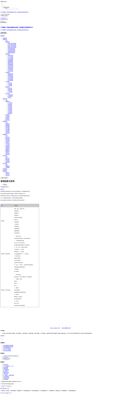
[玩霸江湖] (5, 364)
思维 (10, 200)
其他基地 (10, 113)
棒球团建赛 (10, 60)
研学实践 (8, 127)
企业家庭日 (10, 94)
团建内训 (8, 86)
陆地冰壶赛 (10, 65)
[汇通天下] (5, 371)
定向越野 (10, 84)
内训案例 (8, 167)
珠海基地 (10, 112)
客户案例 (5, 163)
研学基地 (8, 119)
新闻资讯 (5, 168)
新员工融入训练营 (12, 43)
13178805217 (6, 357)
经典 (15, 230)
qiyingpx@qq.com (4, 19)
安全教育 (8, 133)
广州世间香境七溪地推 (8, 345)
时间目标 (8, 143)
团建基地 (8, 101)
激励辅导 (8, 149)
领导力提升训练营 (12, 46)
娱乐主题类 (10, 77)
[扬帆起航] (5, 368)
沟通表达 (8, 147)
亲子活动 (8, 93)
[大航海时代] (6, 376)
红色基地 (8, 160)
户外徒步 (10, 83)
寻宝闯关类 (10, 76)
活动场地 (8, 114)
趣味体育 (8, 53)
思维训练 (8, 146)
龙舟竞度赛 (10, 71)
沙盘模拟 (10, 90)
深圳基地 (10, 105)
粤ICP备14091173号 (5, 388)
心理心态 (8, 142)
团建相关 (5, 121)
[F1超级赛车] (6, 369)
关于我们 (5, 171)
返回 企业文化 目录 (55, 328)
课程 (1, 189)
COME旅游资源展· (7, 350)
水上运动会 (10, 56)
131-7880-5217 (4, 18)
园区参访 (8, 159)
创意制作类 (10, 73)
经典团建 (8, 42)
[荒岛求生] (5, 373)
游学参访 (5, 155)
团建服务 (3, 35)
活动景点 (8, 117)
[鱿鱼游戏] (5, 379)
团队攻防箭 (10, 59)
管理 (2, 191)
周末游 (9, 97)
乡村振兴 (8, 131)
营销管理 (8, 151)
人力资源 (8, 145)
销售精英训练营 (11, 52)
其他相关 (8, 154)
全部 (7, 40)
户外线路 (8, 116)
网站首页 (5, 38)
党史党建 (8, 129)
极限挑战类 (10, 75)
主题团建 (8, 72)
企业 (15, 191)
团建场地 (5, 98)
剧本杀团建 (10, 80)
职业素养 (8, 141)
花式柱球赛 (10, 69)
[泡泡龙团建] (6, 377)
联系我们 (8, 172)
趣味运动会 (10, 55)
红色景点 (8, 118)
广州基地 (10, 102)
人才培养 (10, 92)
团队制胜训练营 (11, 51)
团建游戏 (8, 125)
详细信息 (5, 184)
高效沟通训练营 (11, 49)
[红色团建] (5, 367)
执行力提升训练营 (12, 44)
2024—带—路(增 (6, 349)
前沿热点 (8, 153)
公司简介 (8, 174)
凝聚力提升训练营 (12, 47)
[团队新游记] (6, 372)
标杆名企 (8, 158)
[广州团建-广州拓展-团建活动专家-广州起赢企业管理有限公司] (60, 12)
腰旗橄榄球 (10, 61)
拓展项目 (8, 123)
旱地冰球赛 (10, 67)
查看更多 (3, 335)
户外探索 (8, 81)
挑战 (13, 193)
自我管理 (10, 88)
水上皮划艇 (10, 57)
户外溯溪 (10, 85)
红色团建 (8, 126)
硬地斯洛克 (10, 68)
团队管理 (10, 89)
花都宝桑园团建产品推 (8, 346)
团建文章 (5, 170)
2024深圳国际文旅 (7, 348)
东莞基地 (10, 108)
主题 (2, 205)
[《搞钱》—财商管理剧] (8, 375)
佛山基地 (10, 104)
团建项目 (5, 39)
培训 (17, 253)
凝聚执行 (8, 150)
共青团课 (8, 130)
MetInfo (7, 392)
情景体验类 (10, 79)
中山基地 (10, 110)
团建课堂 (5, 134)
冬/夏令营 (10, 96)
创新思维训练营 (11, 48)
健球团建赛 (10, 64)
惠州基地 (10, 109)
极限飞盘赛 (10, 63)
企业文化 (8, 137)
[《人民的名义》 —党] (8, 366)
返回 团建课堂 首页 (66, 328)
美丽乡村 (8, 162)
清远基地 (10, 106)
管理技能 (8, 139)
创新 (18, 208)
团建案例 (8, 166)
